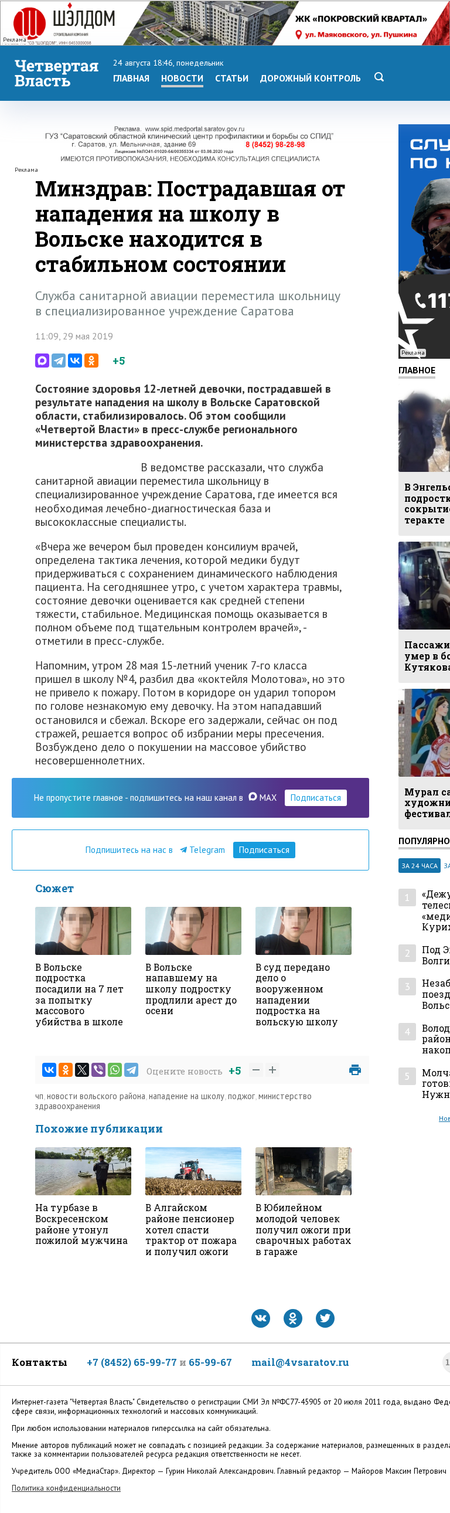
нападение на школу (186, 1095)
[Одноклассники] (91, 360)
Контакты (39, 1362)
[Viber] (98, 1070)
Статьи (231, 78)
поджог (241, 1095)
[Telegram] (59, 360)
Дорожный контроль (310, 78)
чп (39, 1095)
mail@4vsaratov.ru (300, 1362)
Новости (182, 78)
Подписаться (316, 797)
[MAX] (42, 360)
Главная (131, 78)
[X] (82, 1070)
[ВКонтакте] (75, 360)
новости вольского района (96, 1095)
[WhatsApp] (115, 1070)
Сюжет (54, 888)
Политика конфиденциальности (66, 1488)
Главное (416, 370)
